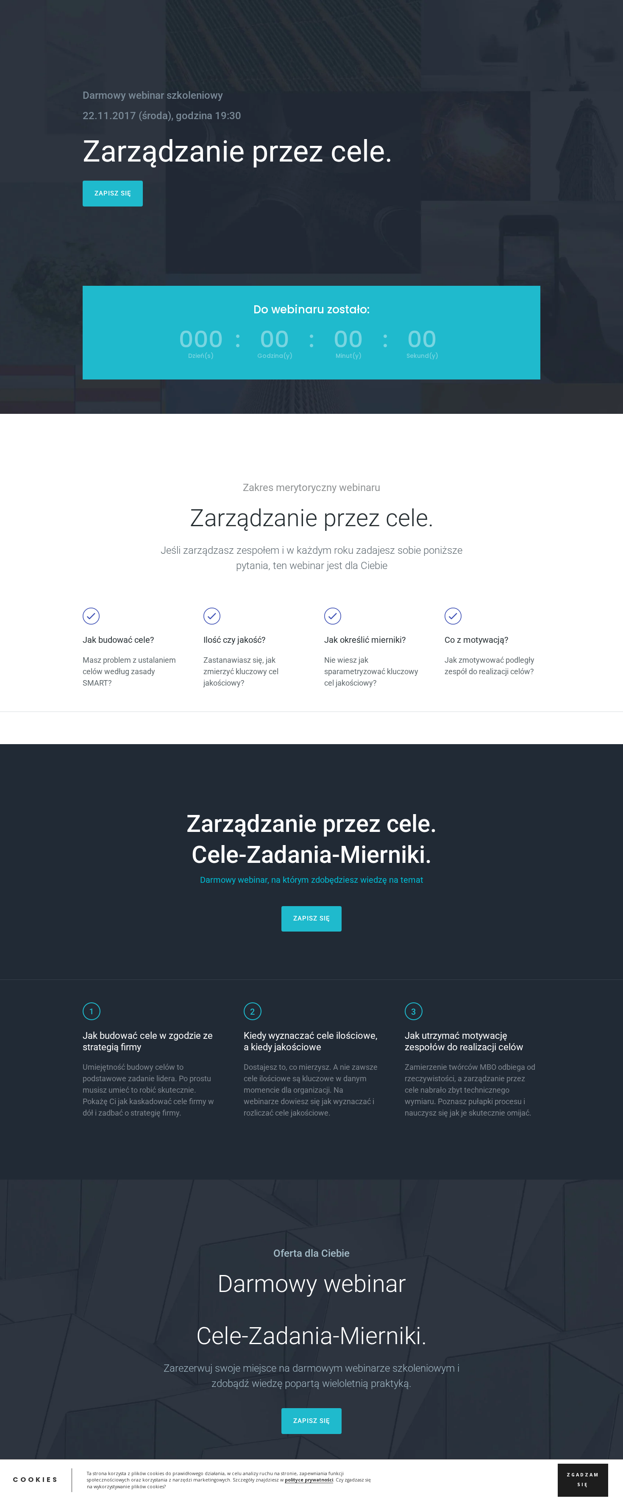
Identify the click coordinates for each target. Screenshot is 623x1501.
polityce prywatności (309, 1480)
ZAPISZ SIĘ (113, 193)
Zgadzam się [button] (583, 1480)
